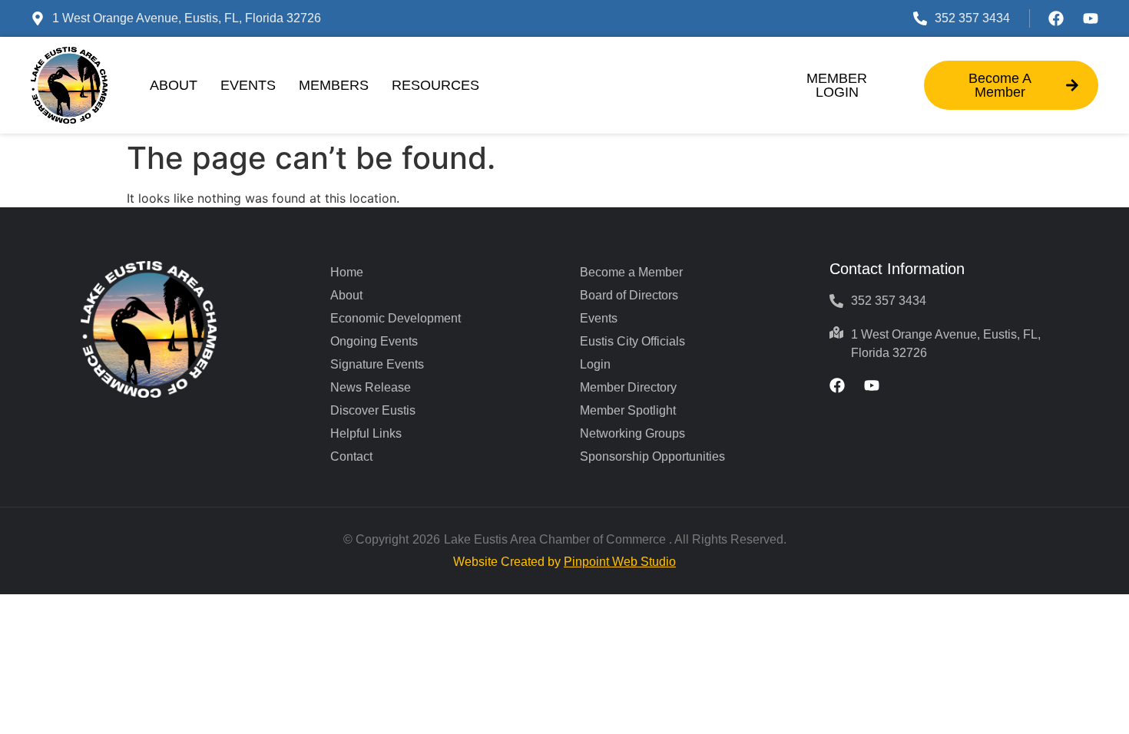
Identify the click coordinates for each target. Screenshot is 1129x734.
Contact (351, 456)
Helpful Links (366, 433)
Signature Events (377, 364)
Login (595, 364)
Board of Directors (629, 295)
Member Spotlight (628, 410)
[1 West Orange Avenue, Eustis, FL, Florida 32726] (38, 18)
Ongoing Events (374, 341)
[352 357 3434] (920, 18)
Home (346, 272)
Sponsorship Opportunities (652, 456)
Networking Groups (632, 433)
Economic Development (395, 318)
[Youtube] (1090, 18)
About (173, 85)
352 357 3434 (972, 18)
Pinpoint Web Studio (620, 561)
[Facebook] (1056, 18)
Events (248, 85)
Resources (435, 85)
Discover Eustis (373, 410)
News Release (370, 387)
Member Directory (628, 387)
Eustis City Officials (632, 341)
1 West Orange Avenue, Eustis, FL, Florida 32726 (186, 18)
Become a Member (631, 272)
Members (334, 85)
